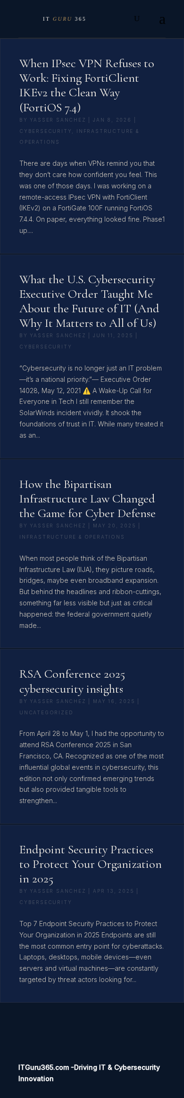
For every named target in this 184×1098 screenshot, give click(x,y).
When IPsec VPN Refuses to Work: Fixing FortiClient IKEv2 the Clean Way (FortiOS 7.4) (86, 85)
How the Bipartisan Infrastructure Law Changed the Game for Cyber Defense (87, 498)
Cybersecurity (45, 131)
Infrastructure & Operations (72, 537)
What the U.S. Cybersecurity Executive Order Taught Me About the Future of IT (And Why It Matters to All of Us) (89, 301)
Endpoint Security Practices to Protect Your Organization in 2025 (90, 864)
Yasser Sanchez (58, 120)
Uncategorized (46, 712)
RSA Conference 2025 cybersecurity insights (72, 681)
